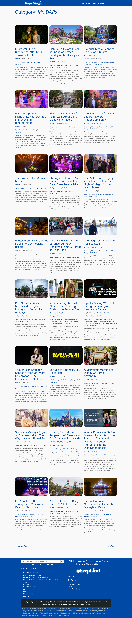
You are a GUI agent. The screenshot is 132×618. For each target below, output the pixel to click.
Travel (25, 582)
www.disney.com (45, 611)
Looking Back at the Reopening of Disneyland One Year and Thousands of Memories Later (64, 437)
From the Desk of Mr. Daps (32, 575)
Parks (38, 62)
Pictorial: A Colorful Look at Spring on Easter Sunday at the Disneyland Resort (65, 53)
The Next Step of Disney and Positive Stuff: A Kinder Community (99, 116)
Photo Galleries (54, 67)
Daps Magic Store (29, 587)
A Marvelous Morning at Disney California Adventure (98, 373)
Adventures (94, 127)
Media (67, 65)
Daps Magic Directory (30, 573)
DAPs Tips (91, 319)
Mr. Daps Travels (75, 584)
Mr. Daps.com (74, 580)
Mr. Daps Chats (74, 589)
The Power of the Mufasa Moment (30, 180)
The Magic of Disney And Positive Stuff (99, 242)
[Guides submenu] (98, 3)
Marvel (109, 321)
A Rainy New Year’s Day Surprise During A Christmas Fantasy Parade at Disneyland (65, 245)
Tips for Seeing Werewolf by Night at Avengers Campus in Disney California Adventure (99, 308)
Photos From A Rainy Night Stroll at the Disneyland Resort (31, 243)
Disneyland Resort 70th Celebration (36, 577)
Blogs (16, 62)
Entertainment (106, 194)
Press (25, 591)
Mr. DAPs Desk (92, 129)
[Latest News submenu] (90, 3)
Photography (19, 64)
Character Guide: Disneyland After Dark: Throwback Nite (29, 52)
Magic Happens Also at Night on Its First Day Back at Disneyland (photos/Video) (31, 118)
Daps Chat (27, 584)
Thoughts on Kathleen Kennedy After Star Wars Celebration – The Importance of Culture (30, 374)
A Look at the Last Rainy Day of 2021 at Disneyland (65, 503)
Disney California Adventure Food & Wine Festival (40, 580)
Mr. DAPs (33, 62)
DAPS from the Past (60, 319)
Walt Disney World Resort (26, 516)
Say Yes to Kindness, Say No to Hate (64, 371)
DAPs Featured (107, 127)
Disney (100, 194)
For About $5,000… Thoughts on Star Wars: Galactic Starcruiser (29, 504)
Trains (71, 586)
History (56, 321)
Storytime (70, 576)
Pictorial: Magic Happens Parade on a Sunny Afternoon (99, 52)
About (25, 589)
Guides (51, 321)
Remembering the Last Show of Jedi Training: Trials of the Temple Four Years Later (64, 308)
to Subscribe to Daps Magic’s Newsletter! (88, 563)
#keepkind (87, 127)
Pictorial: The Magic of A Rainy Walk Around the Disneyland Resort (64, 116)
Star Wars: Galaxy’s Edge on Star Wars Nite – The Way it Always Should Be (30, 435)
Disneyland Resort (24, 62)
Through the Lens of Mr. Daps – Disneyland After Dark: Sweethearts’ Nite (64, 181)
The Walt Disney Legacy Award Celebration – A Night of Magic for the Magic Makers (98, 183)
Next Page (112, 546)
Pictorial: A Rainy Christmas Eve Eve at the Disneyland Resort (99, 504)
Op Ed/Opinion (40, 514)
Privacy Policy (28, 594)
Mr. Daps (17, 58)
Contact (26, 596)
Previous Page (21, 546)
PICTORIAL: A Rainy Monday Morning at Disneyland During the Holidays (28, 308)
